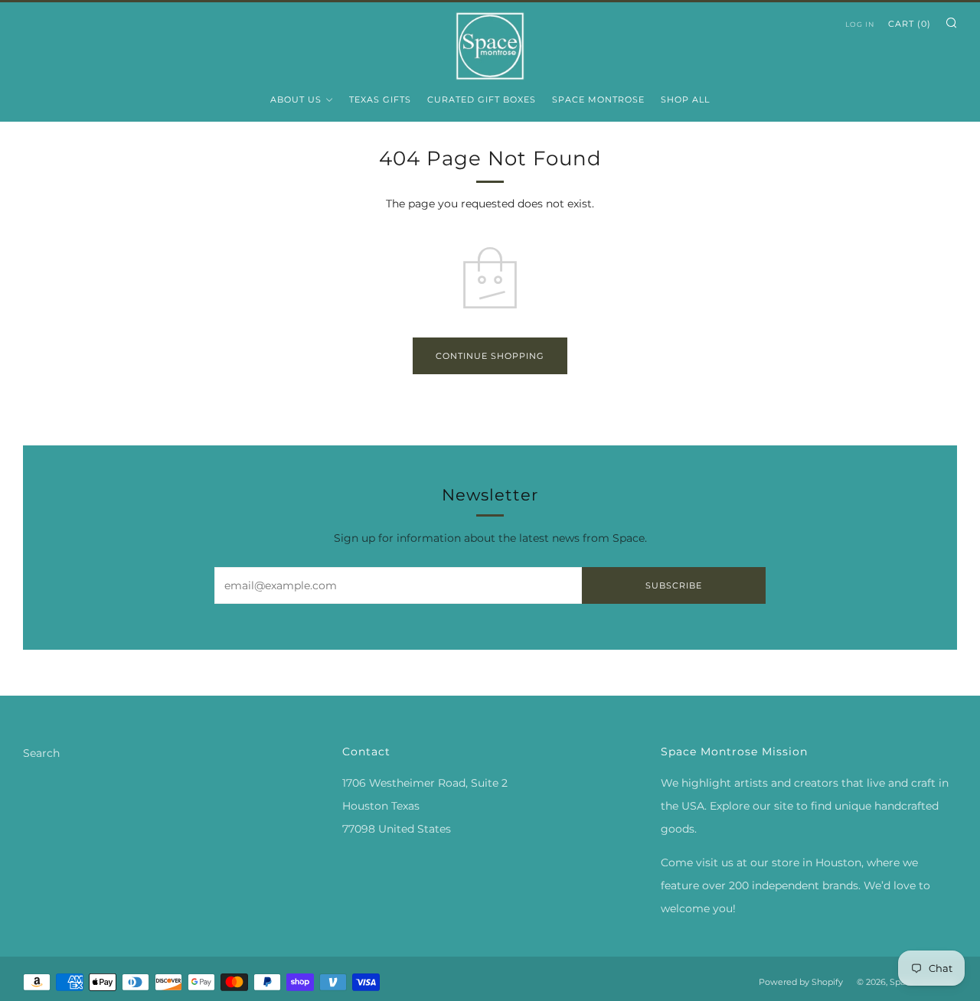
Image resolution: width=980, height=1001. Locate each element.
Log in (859, 24)
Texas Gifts (380, 99)
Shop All (685, 99)
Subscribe (673, 585)
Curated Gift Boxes (481, 99)
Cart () (909, 23)
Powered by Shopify (801, 982)
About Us (296, 99)
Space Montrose (598, 99)
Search (41, 753)
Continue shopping (490, 356)
